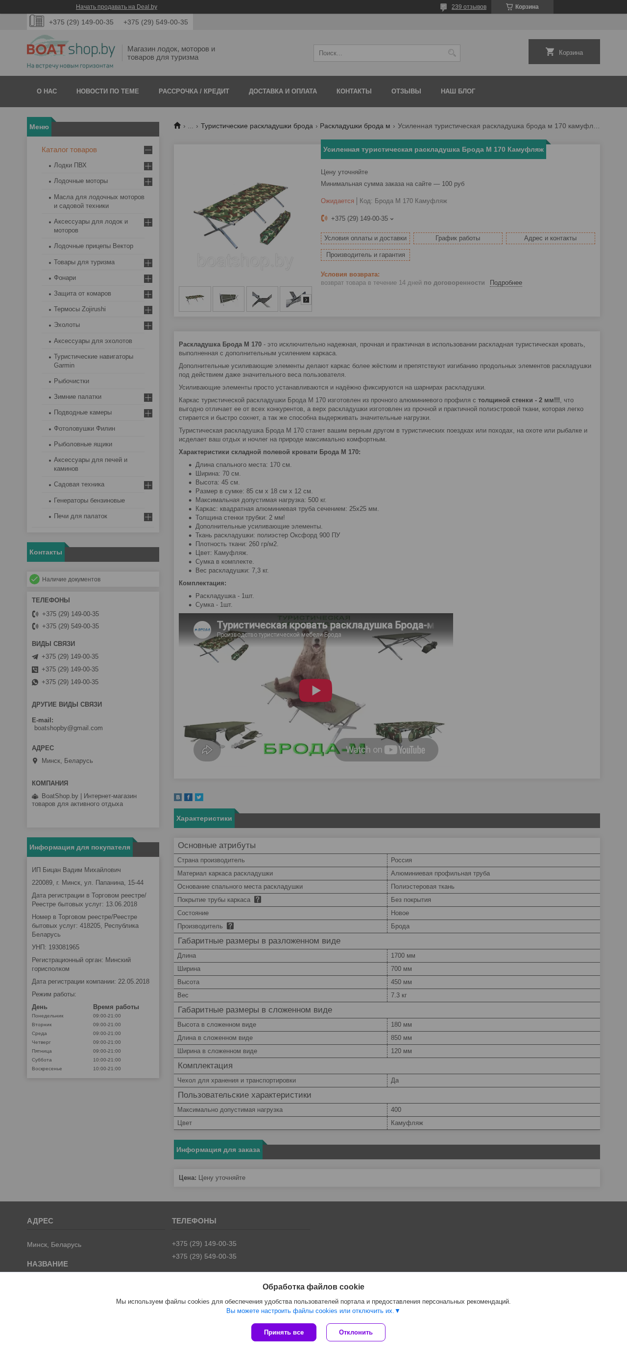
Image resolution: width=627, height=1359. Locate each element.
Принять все (284, 1332)
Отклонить (356, 1332)
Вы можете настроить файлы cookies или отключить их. (310, 1310)
